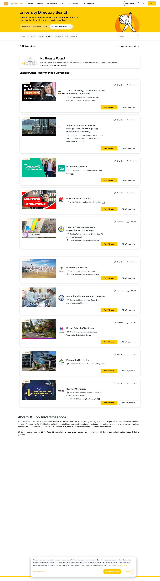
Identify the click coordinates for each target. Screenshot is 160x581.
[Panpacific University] (61, 362)
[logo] (13, 3)
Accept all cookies (112, 571)
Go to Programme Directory (60, 27)
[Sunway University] (61, 391)
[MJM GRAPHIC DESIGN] (61, 200)
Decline (128, 571)
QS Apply (44, 427)
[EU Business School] (61, 168)
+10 (103, 202)
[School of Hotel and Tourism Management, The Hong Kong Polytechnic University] (61, 127)
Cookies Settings (39, 572)
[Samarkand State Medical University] (61, 298)
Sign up (151, 3)
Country (58, 36)
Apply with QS (130, 4)
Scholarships (73, 3)
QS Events (33, 427)
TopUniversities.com (26, 421)
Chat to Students (88, 3)
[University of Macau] (61, 269)
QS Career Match (25, 432)
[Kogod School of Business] (61, 330)
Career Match (52, 3)
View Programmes (128, 107)
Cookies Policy (122, 565)
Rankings (30, 3)
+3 (72, 173)
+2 (87, 303)
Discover (40, 3)
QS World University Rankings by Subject (53, 424)
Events (63, 3)
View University (109, 107)
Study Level (44, 36)
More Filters (71, 36)
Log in (144, 3)
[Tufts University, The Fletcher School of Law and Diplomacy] (61, 92)
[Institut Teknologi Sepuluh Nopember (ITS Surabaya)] (61, 229)
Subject (31, 36)
